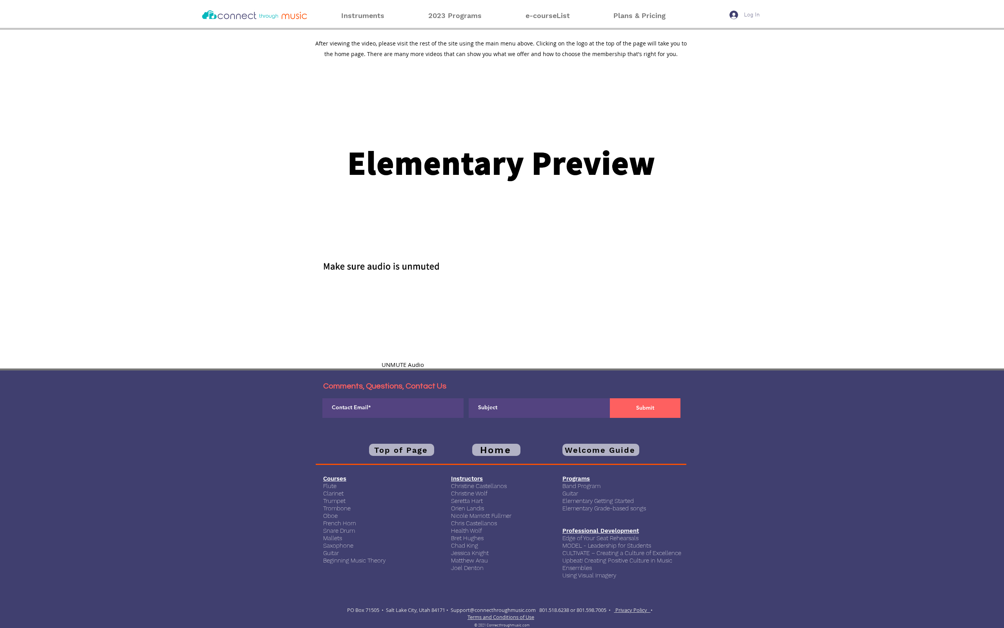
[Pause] (320, 272)
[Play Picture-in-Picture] (670, 272)
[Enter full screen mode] (683, 272)
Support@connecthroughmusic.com (493, 609)
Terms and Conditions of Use (500, 617)
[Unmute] (333, 272)
